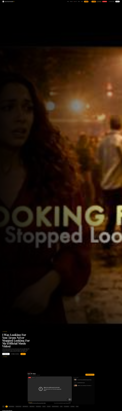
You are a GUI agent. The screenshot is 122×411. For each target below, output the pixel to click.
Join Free (117, 1)
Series (61, 406)
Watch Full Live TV (90, 374)
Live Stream (72, 406)
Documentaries (66, 406)
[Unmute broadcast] (68, 400)
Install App (99, 1)
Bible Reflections (25, 406)
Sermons (44, 406)
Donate (94, 1)
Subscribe (105, 1)
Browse (71, 1)
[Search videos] (90, 1)
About (79, 1)
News (82, 1)
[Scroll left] (6, 406)
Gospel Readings (11, 406)
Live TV (75, 1)
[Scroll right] (78, 406)
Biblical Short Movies (55, 406)
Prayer (77, 406)
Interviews (48, 406)
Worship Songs (38, 406)
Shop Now (86, 1)
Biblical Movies (32, 406)
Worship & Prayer (18, 406)
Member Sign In (112, 1)
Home (68, 1)
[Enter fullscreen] (70, 400)
